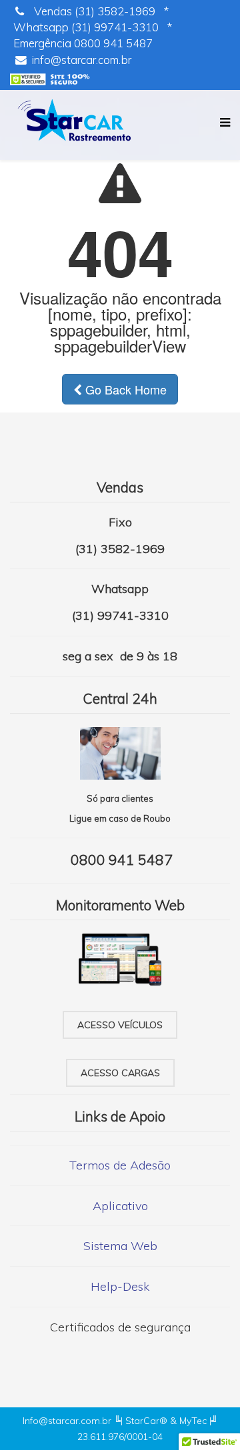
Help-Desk (120, 1286)
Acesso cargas (120, 1073)
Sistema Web (120, 1245)
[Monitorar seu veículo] (120, 962)
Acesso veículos (120, 1025)
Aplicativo (120, 1205)
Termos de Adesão (120, 1165)
